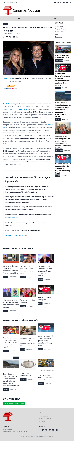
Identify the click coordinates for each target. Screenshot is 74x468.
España (40, 303)
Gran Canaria (59, 150)
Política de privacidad (45, 419)
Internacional (59, 60)
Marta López (59, 32)
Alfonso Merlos (11, 109)
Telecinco (58, 34)
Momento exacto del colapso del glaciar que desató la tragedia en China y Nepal (45, 340)
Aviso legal (42, 421)
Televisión (58, 37)
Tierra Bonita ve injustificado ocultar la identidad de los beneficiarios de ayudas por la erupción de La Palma (63, 110)
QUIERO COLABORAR (15, 235)
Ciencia (23, 349)
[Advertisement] (37, 454)
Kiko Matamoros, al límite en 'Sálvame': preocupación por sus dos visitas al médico (45, 271)
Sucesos (40, 349)
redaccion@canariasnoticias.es (17, 431)
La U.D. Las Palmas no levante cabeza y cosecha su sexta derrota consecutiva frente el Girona (46, 375)
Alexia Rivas (59, 26)
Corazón (5, 24)
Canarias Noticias (8, 34)
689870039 (12, 429)
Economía (23, 379)
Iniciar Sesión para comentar (13, 403)
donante (13, 217)
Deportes (5, 351)
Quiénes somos (43, 416)
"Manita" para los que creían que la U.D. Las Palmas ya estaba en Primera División (10, 342)
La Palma (5, 389)
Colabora (7, 78)
